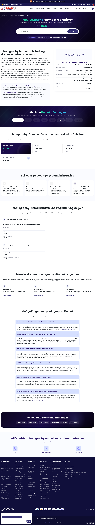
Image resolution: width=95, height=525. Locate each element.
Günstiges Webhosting (18, 471)
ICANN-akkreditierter (49, 523)
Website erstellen (68, 8)
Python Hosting (18, 496)
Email (75, 8)
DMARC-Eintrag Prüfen (56, 469)
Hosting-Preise (18, 498)
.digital (61, 120)
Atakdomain (43, 518)
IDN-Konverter (4, 488)
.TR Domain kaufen (44, 498)
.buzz (44, 120)
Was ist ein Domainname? (56, 482)
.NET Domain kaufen (45, 467)
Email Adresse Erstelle (57, 466)
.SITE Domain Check (45, 493)
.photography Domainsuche (8, 79)
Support (89, 4)
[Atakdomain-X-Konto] (86, 509)
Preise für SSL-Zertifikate (31, 487)
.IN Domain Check (44, 486)
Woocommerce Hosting (19, 489)
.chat (52, 120)
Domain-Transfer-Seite (37, 400)
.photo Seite (30, 79)
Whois (84, 8)
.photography (18, 120)
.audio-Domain (21, 422)
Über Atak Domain (69, 464)
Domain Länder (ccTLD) (7, 468)
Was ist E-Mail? (55, 491)
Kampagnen (73, 4)
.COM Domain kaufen (43, 464)
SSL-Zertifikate (31, 465)
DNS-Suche (4, 490)
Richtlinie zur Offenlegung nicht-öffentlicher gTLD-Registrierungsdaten (77, 475)
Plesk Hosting (18, 492)
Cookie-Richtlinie (18, 516)
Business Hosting (19, 466)
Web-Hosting (18, 464)
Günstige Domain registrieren (5, 479)
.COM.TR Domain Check (44, 495)
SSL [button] (79, 8)
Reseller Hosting (31, 498)
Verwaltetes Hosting (20, 474)
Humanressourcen (69, 466)
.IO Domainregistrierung (45, 477)
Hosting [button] (48, 8)
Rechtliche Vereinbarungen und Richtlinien (75, 472)
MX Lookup (54, 476)
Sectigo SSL (30, 484)
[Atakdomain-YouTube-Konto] (93, 509)
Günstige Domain (40, 8)
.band (36, 120)
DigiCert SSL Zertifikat (31, 479)
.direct (69, 120)
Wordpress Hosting (57, 8)
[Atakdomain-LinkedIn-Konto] (91, 509)
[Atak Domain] (9, 8)
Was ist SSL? (55, 487)
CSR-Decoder (31, 490)
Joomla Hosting (19, 494)
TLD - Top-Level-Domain (5, 471)
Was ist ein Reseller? (57, 494)
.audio (28, 120)
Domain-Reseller (32, 495)
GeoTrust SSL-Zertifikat (31, 475)
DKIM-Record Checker (57, 472)
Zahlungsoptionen (69, 468)
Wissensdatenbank (14, 4)
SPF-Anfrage (55, 474)
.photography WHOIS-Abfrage (59, 422)
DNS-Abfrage (74, 422)
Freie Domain (4, 486)
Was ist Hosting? (56, 485)
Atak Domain (4, 15)
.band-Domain (33, 422)
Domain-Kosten (5, 482)
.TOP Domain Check (45, 490)
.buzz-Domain (44, 422)
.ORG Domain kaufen (43, 470)
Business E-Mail (56, 464)
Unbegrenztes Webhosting (18, 481)
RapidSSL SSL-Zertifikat (31, 468)
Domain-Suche (4, 466)
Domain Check (13, 15)
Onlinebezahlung (69, 470)
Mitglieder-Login (81, 4)
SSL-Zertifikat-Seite (44, 386)
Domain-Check (5, 464)
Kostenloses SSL (56, 489)
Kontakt (67, 478)
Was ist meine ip (5, 493)
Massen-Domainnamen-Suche (40, 372)
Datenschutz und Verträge (7, 516)
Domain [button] (31, 8)
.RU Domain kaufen (44, 501)
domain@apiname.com (15, 523)
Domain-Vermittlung (6, 484)
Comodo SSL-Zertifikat (31, 472)
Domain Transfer (5, 474)
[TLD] (93, 9)
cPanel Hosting (18, 478)
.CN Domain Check (44, 488)
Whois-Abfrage (4, 495)
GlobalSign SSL (31, 482)
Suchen (72, 31)
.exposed (78, 120)
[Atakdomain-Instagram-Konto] (88, 509)
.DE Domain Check (44, 484)
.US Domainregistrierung (45, 481)
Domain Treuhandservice (5, 497)
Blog (21, 4)
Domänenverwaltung (6, 476)
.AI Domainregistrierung (45, 474)
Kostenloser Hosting (20, 476)
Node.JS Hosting (19, 486)
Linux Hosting (18, 484)
